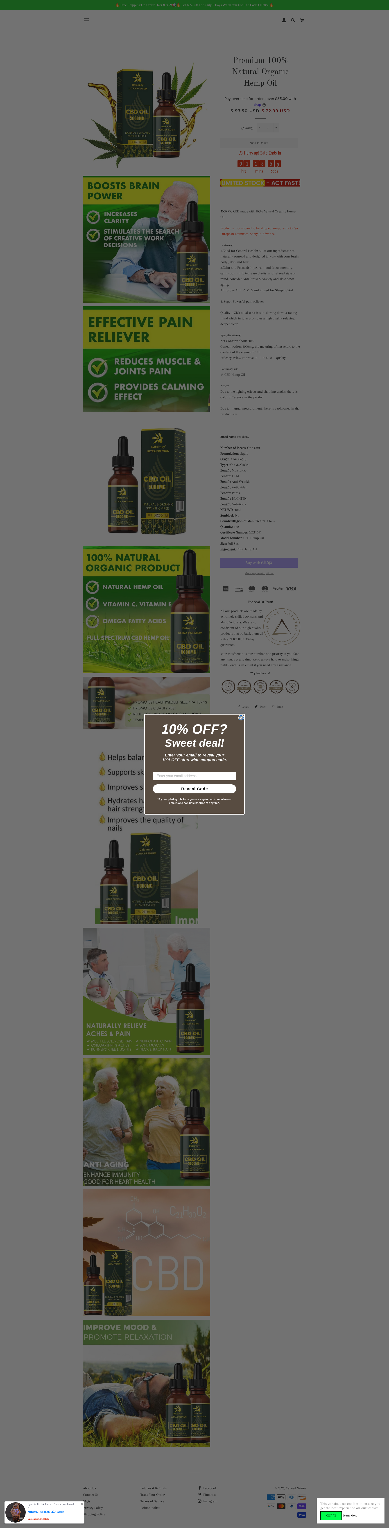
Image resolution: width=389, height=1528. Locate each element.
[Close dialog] (241, 717)
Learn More (350, 1515)
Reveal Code (194, 789)
